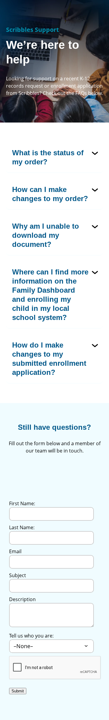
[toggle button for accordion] (55, 157)
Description (22, 599)
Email (15, 551)
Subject (17, 575)
